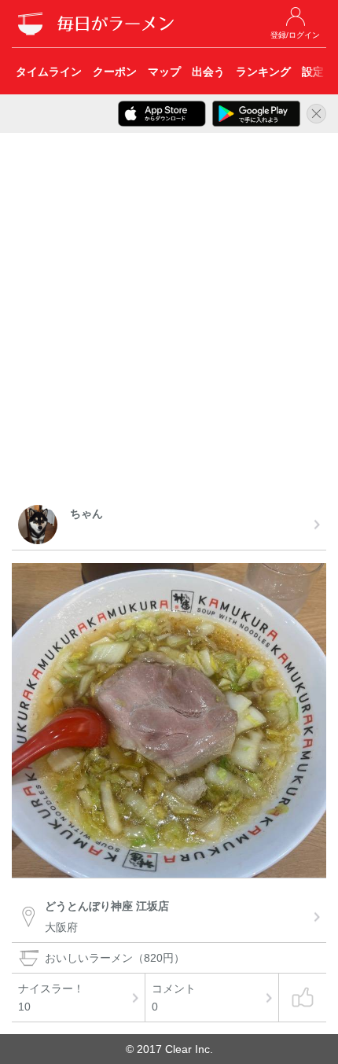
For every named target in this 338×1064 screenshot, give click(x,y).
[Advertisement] (169, 322)
